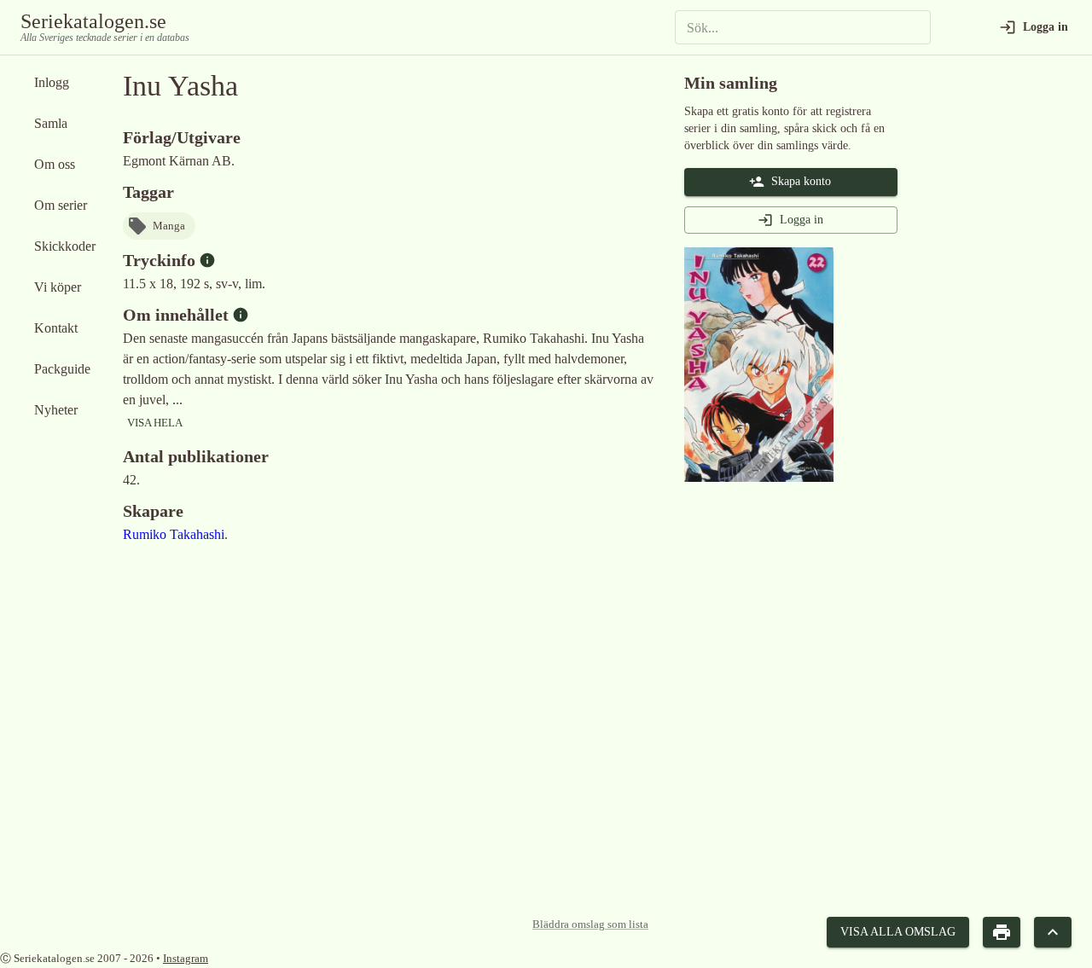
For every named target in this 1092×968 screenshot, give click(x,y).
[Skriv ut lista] (1001, 932)
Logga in (801, 219)
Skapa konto (801, 181)
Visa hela (155, 422)
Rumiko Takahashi (173, 534)
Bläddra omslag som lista (590, 924)
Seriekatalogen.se (93, 21)
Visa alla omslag (898, 931)
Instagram (185, 958)
